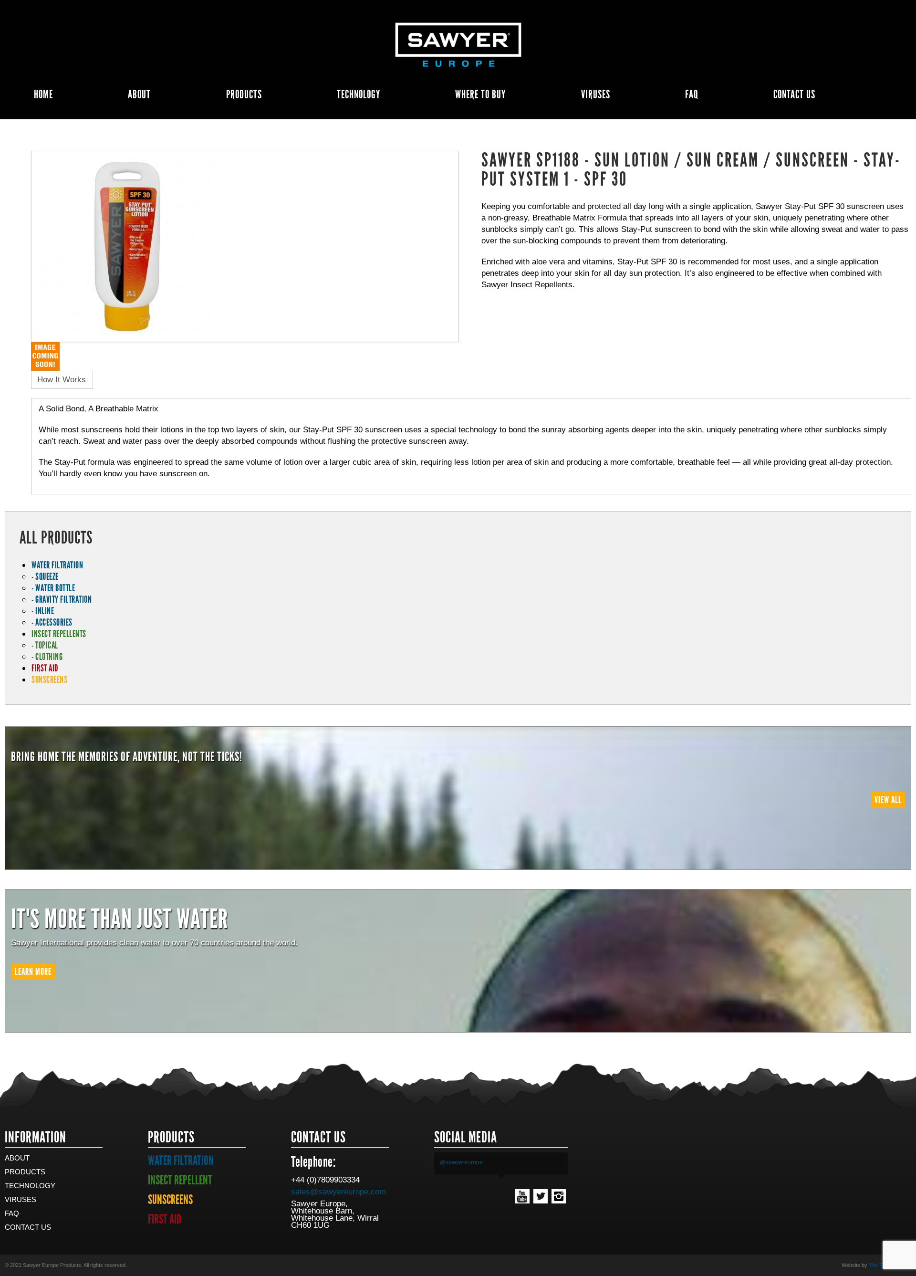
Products (244, 94)
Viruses (595, 94)
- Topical (44, 645)
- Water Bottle (53, 588)
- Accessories (52, 622)
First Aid (44, 668)
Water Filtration (57, 565)
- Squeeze (45, 576)
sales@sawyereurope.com (338, 1191)
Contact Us (794, 94)
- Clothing (46, 656)
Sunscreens (49, 679)
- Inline (42, 611)
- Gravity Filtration (61, 599)
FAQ (691, 94)
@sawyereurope (461, 1162)
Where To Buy (480, 94)
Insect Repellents (58, 633)
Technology (358, 94)
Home (43, 94)
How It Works (61, 379)
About (139, 94)
